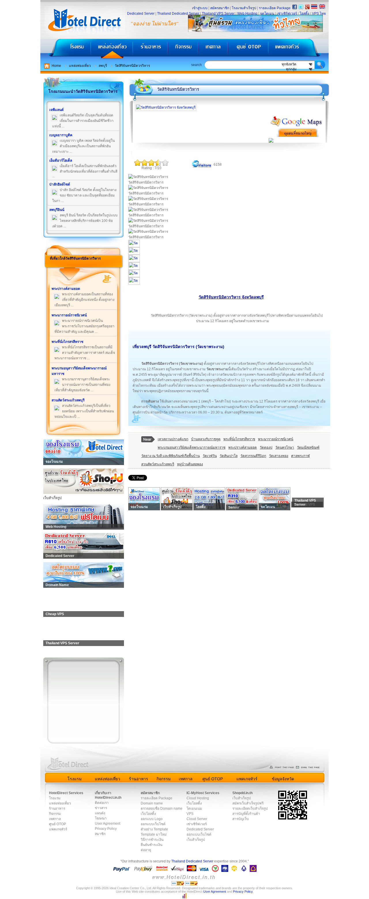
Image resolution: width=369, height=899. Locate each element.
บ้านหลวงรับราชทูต (206, 439)
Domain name (152, 803)
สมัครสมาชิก (219, 8)
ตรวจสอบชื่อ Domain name (161, 809)
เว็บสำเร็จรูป (196, 840)
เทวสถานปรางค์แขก (173, 439)
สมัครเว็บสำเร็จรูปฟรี (247, 803)
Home (56, 66)
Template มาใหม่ (154, 834)
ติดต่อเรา (102, 803)
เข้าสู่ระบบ (200, 8)
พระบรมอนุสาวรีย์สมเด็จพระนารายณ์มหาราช (191, 447)
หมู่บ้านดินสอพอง (190, 464)
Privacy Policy (106, 829)
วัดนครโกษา (284, 447)
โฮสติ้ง (304, 14)
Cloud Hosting (198, 798)
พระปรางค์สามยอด (242, 447)
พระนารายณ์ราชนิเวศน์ (275, 439)
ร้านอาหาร (150, 49)
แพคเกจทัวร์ (298, 49)
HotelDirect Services (66, 793)
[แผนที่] (296, 126)
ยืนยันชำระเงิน (151, 845)
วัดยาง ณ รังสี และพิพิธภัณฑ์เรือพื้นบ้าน (170, 456)
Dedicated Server (141, 14)
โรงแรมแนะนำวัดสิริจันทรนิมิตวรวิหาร (83, 91)
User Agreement (107, 823)
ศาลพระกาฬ (300, 456)
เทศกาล (214, 49)
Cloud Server (197, 819)
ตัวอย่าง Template (154, 829)
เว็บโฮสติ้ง (148, 814)
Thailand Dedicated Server (178, 14)
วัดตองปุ (266, 447)
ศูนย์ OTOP (248, 49)
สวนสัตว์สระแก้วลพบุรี (157, 464)
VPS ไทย (319, 14)
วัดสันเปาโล (229, 456)
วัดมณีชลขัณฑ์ (308, 447)
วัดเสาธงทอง (278, 456)
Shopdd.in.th (242, 793)
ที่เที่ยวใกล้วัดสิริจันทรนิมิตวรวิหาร (75, 258)
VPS (190, 814)
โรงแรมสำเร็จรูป (244, 8)
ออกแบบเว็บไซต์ (153, 824)
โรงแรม (65, 49)
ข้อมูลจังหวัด (283, 779)
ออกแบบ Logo (152, 819)
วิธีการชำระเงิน (152, 840)
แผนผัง (100, 813)
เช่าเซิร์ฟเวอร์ (287, 14)
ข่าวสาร (101, 808)
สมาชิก (100, 834)
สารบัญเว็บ (240, 819)
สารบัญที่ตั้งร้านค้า (246, 814)
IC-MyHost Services (203, 793)
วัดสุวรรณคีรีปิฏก (253, 456)
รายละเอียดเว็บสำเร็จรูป (250, 809)
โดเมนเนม (194, 809)
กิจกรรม (183, 49)
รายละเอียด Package (275, 8)
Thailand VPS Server (218, 14)
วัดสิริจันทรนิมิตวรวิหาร (132, 66)
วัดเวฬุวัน (210, 456)
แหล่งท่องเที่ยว (112, 49)
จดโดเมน (267, 14)
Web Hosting (247, 14)
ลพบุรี (103, 66)
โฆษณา (101, 818)
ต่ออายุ (146, 850)
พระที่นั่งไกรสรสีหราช (239, 439)
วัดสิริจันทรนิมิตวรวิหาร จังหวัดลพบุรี (231, 297)
